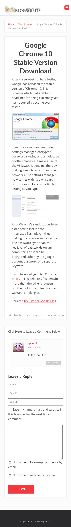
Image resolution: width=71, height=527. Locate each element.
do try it (17, 279)
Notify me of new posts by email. (35, 475)
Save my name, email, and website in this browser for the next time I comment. (35, 414)
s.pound (32, 343)
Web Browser (56, 315)
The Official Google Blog (40, 301)
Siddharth (15, 315)
